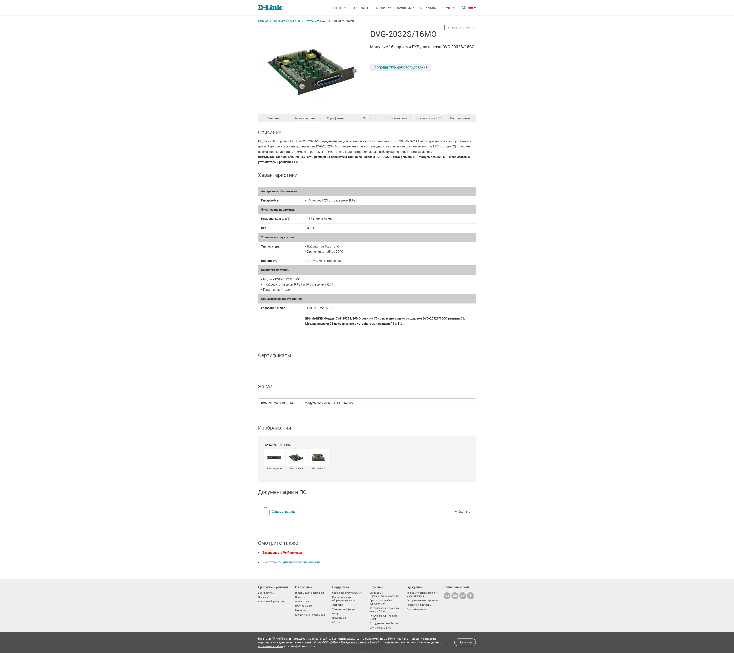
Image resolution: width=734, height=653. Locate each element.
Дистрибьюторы (416, 609)
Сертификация (303, 606)
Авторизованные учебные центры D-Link (384, 609)
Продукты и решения (287, 21)
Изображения (398, 118)
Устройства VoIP (316, 21)
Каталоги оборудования (271, 601)
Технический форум (343, 609)
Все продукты (266, 592)
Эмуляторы (339, 618)
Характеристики (304, 118)
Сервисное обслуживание (347, 592)
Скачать (464, 511)
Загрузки (337, 604)
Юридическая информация (310, 614)
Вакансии (300, 610)
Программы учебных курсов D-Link (381, 602)
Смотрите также (460, 118)
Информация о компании (309, 592)
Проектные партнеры (419, 604)
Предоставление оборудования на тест (345, 599)
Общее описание (283, 511)
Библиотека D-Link (380, 627)
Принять (465, 642)
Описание (273, 118)
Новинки (263, 597)
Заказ (367, 118)
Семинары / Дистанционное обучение (384, 594)
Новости (300, 597)
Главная (263, 21)
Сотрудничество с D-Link (383, 623)
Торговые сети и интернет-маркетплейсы (422, 594)
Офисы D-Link (303, 601)
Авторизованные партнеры (422, 600)
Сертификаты (335, 118)
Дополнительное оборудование (400, 68)
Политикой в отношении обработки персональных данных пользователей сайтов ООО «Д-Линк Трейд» (348, 640)
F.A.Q (335, 613)
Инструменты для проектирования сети (291, 562)
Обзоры (336, 622)
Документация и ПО (429, 118)
